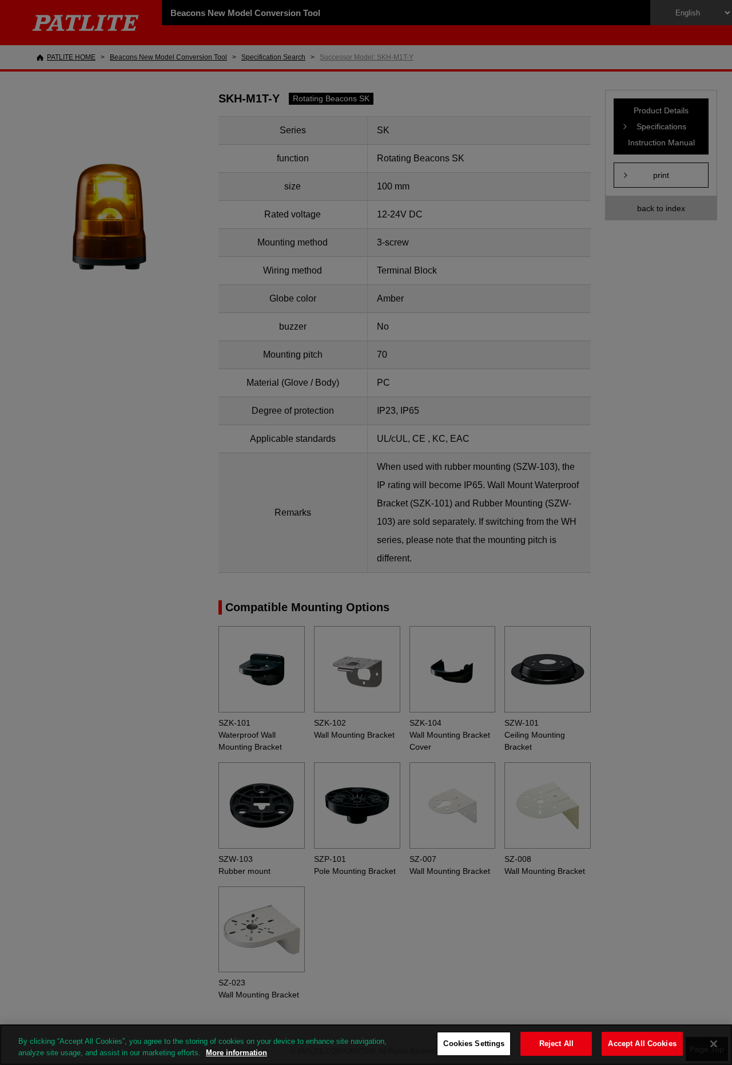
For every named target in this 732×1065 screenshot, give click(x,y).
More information (236, 1052)
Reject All (556, 1043)
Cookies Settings (473, 1043)
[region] (366, 1044)
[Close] (713, 1043)
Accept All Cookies (642, 1043)
